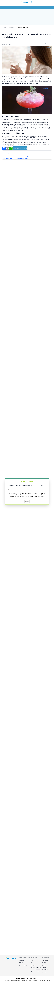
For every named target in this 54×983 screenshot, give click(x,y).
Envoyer (27, 501)
